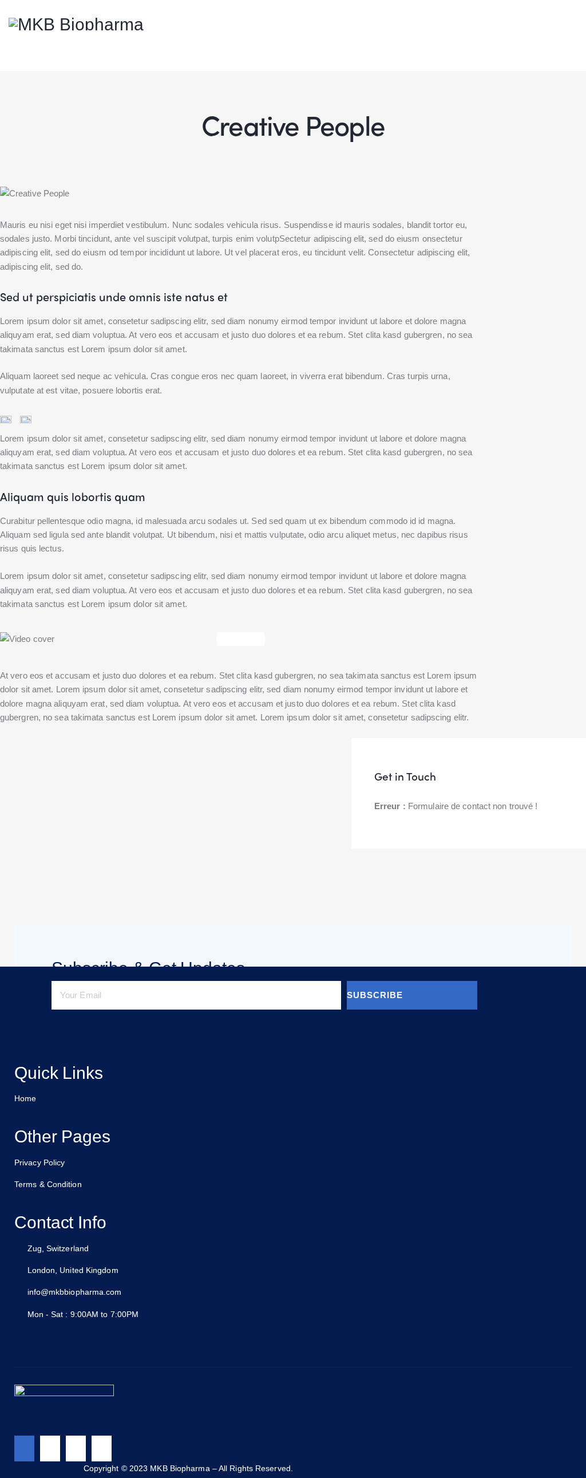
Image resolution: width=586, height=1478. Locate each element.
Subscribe (375, 995)
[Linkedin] (76, 1448)
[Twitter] (50, 1448)
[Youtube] (102, 1448)
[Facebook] (24, 1448)
